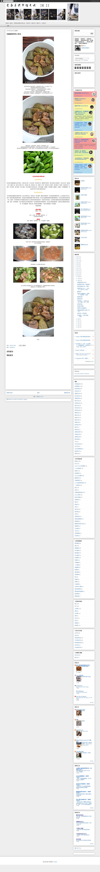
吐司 (76, 463)
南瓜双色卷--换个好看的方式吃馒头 (83, 840)
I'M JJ (84, 45)
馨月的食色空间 (79, 815)
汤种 (76, 490)
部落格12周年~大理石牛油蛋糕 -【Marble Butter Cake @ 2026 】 (87, 744)
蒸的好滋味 (77, 388)
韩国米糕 (77, 596)
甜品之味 (77, 417)
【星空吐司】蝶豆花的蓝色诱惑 (83, 829)
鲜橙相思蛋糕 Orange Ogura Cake (86, 217)
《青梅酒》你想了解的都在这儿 (83, 834)
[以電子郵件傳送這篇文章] (19, 345)
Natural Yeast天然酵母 (80, 466)
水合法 (76, 530)
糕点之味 (77, 400)
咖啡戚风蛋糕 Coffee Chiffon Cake (82, 93)
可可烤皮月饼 (78, 640)
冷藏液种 (77, 499)
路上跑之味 (12, 347)
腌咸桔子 (79, 291)
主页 (8, 25)
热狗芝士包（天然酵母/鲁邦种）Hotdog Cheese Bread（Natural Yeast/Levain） (82, 141)
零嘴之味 (77, 453)
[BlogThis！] (21, 345)
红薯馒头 (83, 180)
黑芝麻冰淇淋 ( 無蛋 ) (86, 676)
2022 (77, 257)
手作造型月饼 (78, 647)
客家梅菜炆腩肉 (85, 666)
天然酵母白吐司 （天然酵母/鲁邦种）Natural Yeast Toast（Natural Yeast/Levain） (82, 113)
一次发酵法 (77, 485)
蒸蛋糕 (76, 623)
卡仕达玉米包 (84, 237)
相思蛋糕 (77, 548)
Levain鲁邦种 (78, 468)
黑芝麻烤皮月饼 (78, 642)
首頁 (38, 392)
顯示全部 (91, 702)
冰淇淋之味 (77, 434)
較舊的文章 (67, 392)
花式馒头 (77, 613)
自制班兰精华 (78, 431)
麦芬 (76, 545)
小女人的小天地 (79, 751)
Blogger (55, 861)
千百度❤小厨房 (79, 828)
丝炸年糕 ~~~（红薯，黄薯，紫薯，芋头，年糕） (83, 301)
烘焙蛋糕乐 (77, 386)
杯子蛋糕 (77, 550)
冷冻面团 (77, 528)
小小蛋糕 (77, 564)
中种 (76, 514)
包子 (76, 606)
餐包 (76, 502)
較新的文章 (9, 392)
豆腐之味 (77, 429)
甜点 (76, 577)
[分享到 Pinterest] (25, 345)
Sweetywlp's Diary (80, 709)
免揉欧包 (77, 526)
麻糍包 (83, 720)
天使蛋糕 (77, 562)
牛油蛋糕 (77, 584)
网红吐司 (77, 509)
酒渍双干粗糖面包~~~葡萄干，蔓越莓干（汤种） (83, 294)
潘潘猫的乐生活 (79, 821)
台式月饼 (77, 645)
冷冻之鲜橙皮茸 (78, 448)
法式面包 (77, 535)
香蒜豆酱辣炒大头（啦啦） (83, 286)
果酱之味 (77, 412)
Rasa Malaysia (79, 691)
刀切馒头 (77, 608)
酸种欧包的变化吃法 (79, 523)
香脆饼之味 (77, 393)
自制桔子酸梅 (84, 195)
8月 (78, 321)
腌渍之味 (77, 419)
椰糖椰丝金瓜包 (84, 244)
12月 (79, 276)
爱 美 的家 (78, 839)
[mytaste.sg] (78, 848)
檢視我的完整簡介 (85, 47)
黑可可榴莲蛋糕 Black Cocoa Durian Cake (86, 210)
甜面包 (76, 461)
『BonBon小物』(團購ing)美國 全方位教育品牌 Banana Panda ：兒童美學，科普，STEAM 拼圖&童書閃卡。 (84, 803)
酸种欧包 (77, 478)
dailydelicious (79, 730)
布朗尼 (76, 581)
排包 (76, 487)
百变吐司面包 (78, 497)
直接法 (76, 470)
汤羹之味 (77, 422)
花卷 (76, 620)
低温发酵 (77, 473)
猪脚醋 (83, 710)
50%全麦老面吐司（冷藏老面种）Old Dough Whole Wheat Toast (82, 159)
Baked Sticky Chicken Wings (82, 686)
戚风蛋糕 (77, 543)
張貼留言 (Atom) (39, 396)
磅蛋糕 (76, 569)
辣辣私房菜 (77, 398)
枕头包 (76, 618)
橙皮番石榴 (79, 296)
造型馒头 (77, 625)
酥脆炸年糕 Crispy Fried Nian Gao (81, 105)
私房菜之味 (77, 403)
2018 (77, 264)
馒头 (76, 603)
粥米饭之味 (77, 410)
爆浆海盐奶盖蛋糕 (79, 591)
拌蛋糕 (76, 579)
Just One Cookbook (81, 696)
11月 (79, 278)
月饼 (76, 635)
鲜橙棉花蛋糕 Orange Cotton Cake (86, 202)
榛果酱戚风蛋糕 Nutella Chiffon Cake (86, 231)
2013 (77, 275)
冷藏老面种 (77, 480)
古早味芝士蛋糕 (78, 586)
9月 (78, 319)
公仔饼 (76, 633)
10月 (79, 280)
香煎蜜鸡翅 (79, 304)
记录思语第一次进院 (86, 752)
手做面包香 (77, 384)
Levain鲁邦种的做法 (79, 482)
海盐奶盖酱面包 (78, 518)
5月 (78, 327)
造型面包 (77, 521)
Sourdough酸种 (78, 475)
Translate (85, 60)
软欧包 (76, 504)
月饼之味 (77, 391)
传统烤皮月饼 (78, 637)
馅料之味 (77, 405)
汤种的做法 (77, 516)
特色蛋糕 (77, 574)
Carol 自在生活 (79, 675)
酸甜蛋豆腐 (79, 298)
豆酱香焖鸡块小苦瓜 (81, 282)
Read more (80, 103)
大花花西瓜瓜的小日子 (81, 833)
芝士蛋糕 (77, 555)
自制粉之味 (77, 436)
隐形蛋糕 (77, 593)
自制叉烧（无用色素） (82, 313)
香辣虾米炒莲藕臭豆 (81, 308)
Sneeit (92, 361)
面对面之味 (77, 424)
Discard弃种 (77, 494)
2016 (77, 269)
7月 (78, 323)
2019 (77, 263)
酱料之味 (77, 415)
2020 (77, 260)
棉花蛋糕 (77, 552)
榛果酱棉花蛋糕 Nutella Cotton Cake (86, 188)
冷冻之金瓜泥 (78, 443)
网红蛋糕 (77, 572)
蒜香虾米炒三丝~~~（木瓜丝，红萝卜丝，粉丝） (83, 289)
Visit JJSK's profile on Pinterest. (82, 373)
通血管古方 (77, 451)
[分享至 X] (22, 345)
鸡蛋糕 (76, 560)
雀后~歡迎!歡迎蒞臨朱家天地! (83, 665)
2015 (77, 271)
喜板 (76, 611)
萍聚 (77, 719)
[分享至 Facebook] (23, 345)
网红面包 (77, 511)
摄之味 (76, 427)
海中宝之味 (77, 407)
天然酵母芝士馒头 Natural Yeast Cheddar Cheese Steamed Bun (81, 133)
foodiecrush (79, 685)
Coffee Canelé (85, 731)
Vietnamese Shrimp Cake (81, 692)
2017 (77, 266)
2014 (77, 272)
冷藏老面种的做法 (79, 492)
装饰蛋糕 (77, 557)
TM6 (76, 441)
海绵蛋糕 (77, 567)
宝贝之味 (77, 446)
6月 (78, 325)
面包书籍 (77, 439)
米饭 (76, 506)
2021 (77, 258)
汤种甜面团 (77, 533)
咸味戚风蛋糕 (78, 589)
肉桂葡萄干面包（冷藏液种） (84, 284)
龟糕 (76, 615)
